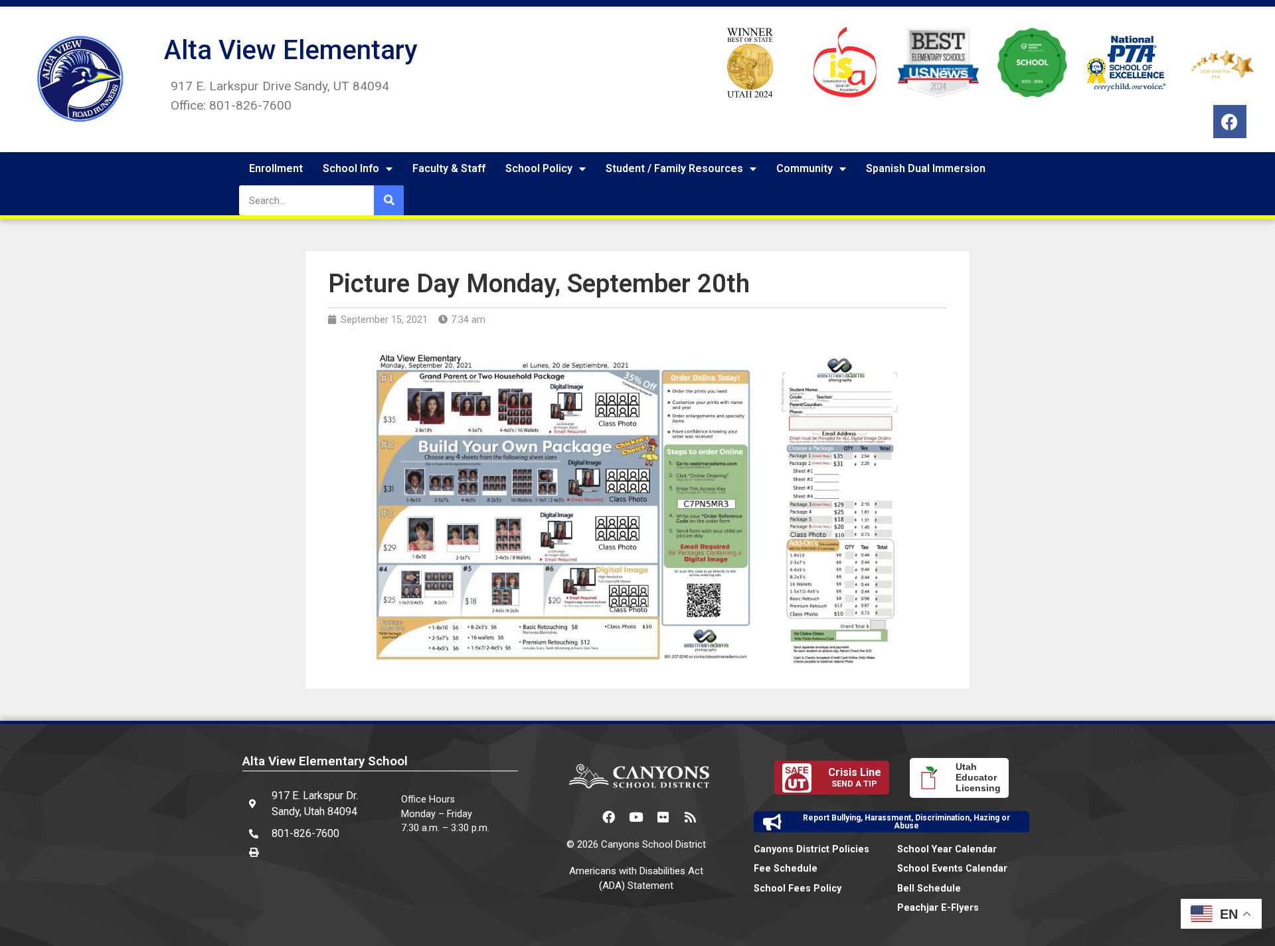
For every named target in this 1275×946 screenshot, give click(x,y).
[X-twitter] (581, 816)
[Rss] (690, 816)
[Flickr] (663, 816)
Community (804, 168)
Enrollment (276, 168)
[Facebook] (1229, 121)
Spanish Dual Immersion (925, 168)
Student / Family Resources (674, 168)
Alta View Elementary (291, 50)
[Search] (389, 200)
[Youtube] (636, 816)
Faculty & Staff (448, 168)
